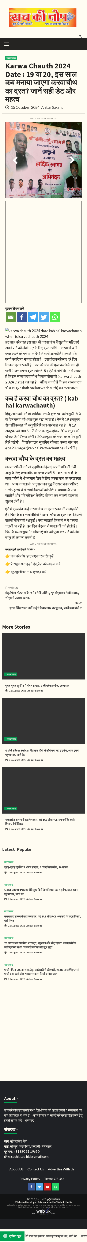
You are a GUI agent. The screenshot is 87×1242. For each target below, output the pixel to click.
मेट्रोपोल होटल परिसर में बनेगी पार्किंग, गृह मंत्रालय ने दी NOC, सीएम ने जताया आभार (42, 593)
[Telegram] (33, 317)
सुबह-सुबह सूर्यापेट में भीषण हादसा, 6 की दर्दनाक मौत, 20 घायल (37, 686)
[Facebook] (22, 317)
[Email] (11, 317)
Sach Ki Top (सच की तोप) (48, 1199)
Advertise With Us (61, 1169)
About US (16, 1169)
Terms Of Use (54, 1179)
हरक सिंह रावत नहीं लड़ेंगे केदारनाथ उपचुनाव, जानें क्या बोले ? (46, 605)
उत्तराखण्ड (11, 58)
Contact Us (35, 1169)
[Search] (80, 37)
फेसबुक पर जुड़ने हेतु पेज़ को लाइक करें (35, 563)
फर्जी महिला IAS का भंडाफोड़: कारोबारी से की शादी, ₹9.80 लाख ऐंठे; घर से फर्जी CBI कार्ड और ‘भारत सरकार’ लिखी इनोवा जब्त (41, 972)
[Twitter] (44, 317)
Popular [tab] (24, 849)
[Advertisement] (43, 1031)
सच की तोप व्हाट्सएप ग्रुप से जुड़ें (32, 556)
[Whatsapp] (55, 317)
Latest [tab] (8, 849)
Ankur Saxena (52, 107)
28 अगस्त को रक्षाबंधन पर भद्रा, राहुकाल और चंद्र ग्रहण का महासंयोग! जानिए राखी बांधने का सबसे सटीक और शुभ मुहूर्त (40, 945)
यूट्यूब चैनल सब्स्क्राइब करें (28, 571)
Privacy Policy (29, 1179)
